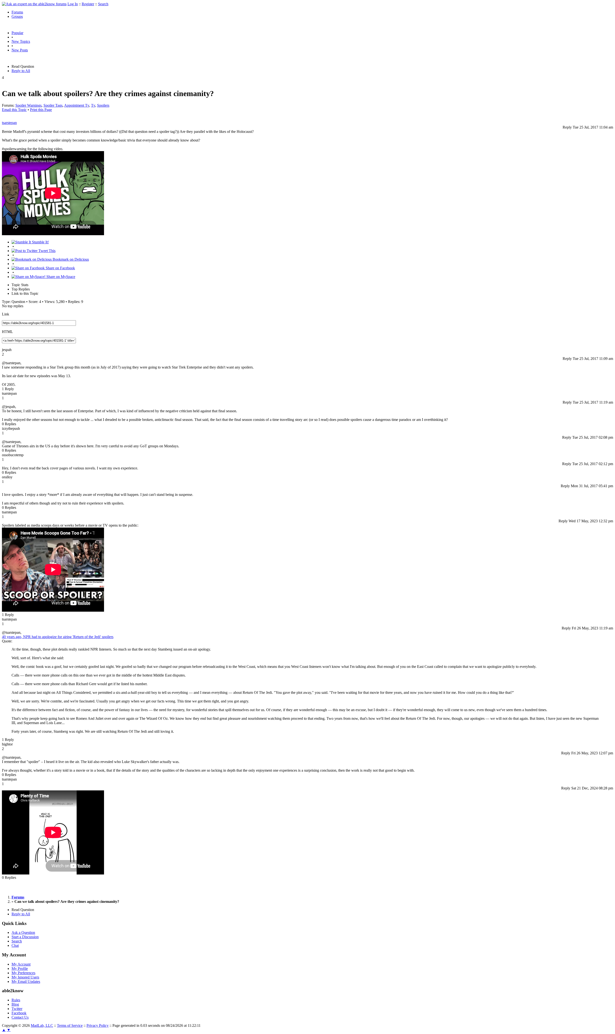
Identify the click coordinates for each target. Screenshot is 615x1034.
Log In (73, 4)
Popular (17, 33)
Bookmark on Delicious (70, 259)
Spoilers (103, 105)
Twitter (17, 1009)
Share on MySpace (60, 277)
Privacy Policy (97, 1025)
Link (5, 314)
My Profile (20, 968)
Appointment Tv (76, 105)
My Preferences (23, 973)
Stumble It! (40, 242)
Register (88, 4)
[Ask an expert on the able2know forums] (34, 4)
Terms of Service (70, 1025)
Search (103, 4)
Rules (16, 1000)
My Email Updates (26, 981)
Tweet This (46, 251)
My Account (21, 964)
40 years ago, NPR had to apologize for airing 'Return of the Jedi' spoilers (57, 637)
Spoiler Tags (52, 105)
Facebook (19, 1013)
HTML (7, 332)
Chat (15, 945)
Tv (93, 105)
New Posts (20, 50)
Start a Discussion (25, 937)
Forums (17, 12)
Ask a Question (23, 932)
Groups (17, 16)
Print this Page (41, 110)
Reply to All (21, 71)
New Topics (21, 41)
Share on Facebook (60, 268)
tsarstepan (9, 123)
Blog (15, 1004)
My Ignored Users (25, 977)
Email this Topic (14, 110)
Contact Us (20, 1017)
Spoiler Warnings (28, 105)
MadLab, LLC (42, 1025)
